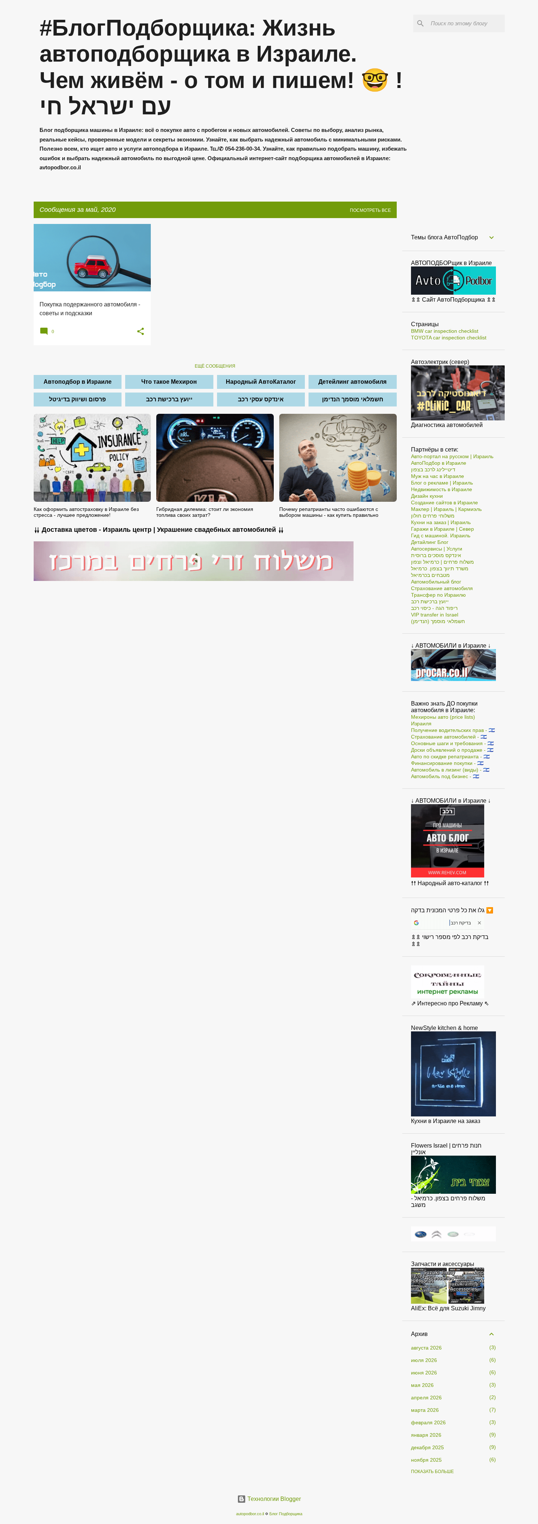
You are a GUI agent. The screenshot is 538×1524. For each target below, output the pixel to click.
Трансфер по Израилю (438, 595)
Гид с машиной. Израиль (440, 535)
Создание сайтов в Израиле (444, 502)
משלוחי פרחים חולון (433, 516)
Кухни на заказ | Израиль (441, 522)
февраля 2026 (428, 1422)
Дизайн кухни (427, 496)
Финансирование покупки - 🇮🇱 (447, 763)
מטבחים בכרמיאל (430, 575)
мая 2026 (422, 1385)
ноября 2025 (426, 1460)
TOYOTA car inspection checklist (448, 337)
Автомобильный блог (436, 582)
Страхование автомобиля (442, 588)
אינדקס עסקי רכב (261, 399)
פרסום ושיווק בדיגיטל (77, 399)
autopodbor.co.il (250, 1514)
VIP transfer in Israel (434, 615)
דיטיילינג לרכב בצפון (433, 469)
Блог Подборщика (285, 1514)
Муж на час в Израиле (437, 476)
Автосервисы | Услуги (436, 549)
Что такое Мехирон (169, 382)
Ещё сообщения (215, 366)
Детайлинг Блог (429, 542)
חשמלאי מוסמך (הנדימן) (438, 621)
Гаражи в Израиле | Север (442, 529)
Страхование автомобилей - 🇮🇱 (449, 737)
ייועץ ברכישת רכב (169, 399)
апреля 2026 (426, 1397)
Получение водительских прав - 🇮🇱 (453, 730)
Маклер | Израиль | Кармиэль (446, 509)
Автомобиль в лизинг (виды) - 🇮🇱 (450, 770)
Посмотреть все (370, 210)
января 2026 (426, 1435)
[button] (140, 331)
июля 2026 (424, 1360)
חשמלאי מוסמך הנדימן (352, 399)
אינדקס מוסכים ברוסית (436, 555)
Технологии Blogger (273, 1499)
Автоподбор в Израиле (78, 382)
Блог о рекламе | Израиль (442, 483)
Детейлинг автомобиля (352, 382)
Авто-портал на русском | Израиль (452, 456)
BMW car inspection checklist (444, 331)
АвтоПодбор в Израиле (438, 463)
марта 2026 (425, 1410)
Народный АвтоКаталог (261, 382)
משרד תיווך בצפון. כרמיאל (439, 568)
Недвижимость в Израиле (441, 489)
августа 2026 (426, 1348)
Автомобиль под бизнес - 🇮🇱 (445, 776)
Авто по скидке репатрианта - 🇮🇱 (450, 756)
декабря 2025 (427, 1447)
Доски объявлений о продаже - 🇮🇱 (452, 750)
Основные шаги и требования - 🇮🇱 (452, 743)
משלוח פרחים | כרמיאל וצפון (442, 562)
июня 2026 (424, 1373)
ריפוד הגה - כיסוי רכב (434, 608)
